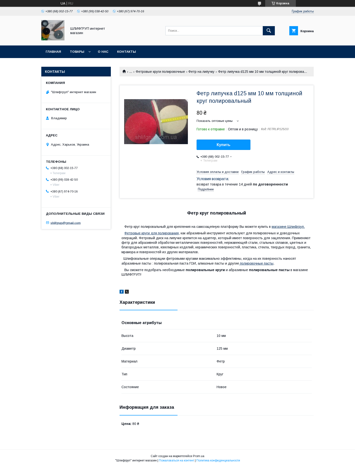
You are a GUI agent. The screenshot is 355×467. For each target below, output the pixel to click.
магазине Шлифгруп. (288, 227)
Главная (53, 51)
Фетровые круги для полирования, (152, 233)
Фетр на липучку (201, 72)
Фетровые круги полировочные (160, 72)
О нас (103, 51)
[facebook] (122, 292)
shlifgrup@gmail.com (65, 222)
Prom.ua (198, 456)
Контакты (126, 51)
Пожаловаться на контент (176, 460)
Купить (223, 145)
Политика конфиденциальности (218, 460)
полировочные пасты (256, 263)
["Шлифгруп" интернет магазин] (52, 39)
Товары (77, 51)
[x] (127, 292)
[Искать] (269, 30)
